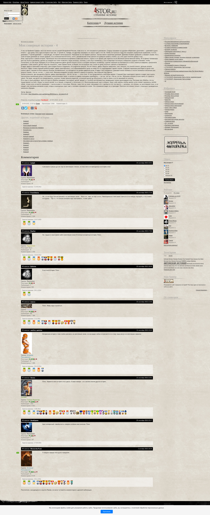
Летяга (171, 201)
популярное (171, 267)
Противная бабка (170, 117)
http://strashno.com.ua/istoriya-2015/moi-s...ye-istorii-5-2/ (48, 94)
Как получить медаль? (171, 245)
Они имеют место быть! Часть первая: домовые (38, 141)
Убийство (193, 261)
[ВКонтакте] (22, 108)
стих (178, 267)
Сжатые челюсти (170, 69)
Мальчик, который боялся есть (174, 75)
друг (176, 265)
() (31, 179)
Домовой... (26, 143)
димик (170, 235)
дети (43, 114)
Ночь (170, 261)
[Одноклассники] (29, 108)
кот (191, 265)
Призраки (178, 261)
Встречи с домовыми (171, 45)
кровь (193, 265)
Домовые (26, 132)
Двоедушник (169, 113)
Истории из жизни (27, 42)
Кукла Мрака (173, 221)
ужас (189, 267)
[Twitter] (26, 108)
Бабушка (166, 258)
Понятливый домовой (30, 125)
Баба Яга (168, 99)
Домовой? (26, 134)
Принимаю (107, 511)
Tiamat (171, 240)
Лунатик (167, 63)
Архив (170, 256)
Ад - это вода (169, 123)
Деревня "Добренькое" (172, 127)
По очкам (176, 193)
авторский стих (191, 263)
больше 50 (168, 175)
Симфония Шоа (170, 121)
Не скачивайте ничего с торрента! (175, 65)
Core (170, 216)
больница (197, 263)
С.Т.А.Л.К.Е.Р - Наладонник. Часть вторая (178, 67)
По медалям (168, 193)
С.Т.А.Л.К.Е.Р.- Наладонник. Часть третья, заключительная (183, 77)
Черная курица (169, 109)
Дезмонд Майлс (174, 211)
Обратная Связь (67, 2)
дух (178, 265)
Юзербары (16, 2)
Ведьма (171, 258)
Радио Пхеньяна (170, 53)
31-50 (167, 173)
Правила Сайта (78, 2)
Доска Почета (24, 2)
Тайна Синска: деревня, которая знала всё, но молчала (182, 57)
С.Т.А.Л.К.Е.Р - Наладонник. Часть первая (178, 79)
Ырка (166, 111)
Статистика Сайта (51, 2)
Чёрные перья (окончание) (173, 105)
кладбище (187, 265)
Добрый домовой (28, 136)
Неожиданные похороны (172, 55)
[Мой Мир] (32, 108)
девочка (166, 265)
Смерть (183, 261)
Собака (189, 261)
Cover (38, 103)
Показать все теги (169, 269)
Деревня (180, 258)
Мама (201, 258)
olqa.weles (172, 206)
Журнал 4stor (7, 2)
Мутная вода (169, 129)
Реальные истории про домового (33, 128)
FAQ (59, 2)
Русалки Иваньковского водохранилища (177, 41)
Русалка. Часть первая (172, 94)
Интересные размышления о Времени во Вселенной (181, 61)
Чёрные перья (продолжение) (174, 103)
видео (202, 263)
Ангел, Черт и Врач (171, 107)
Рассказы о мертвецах (172, 125)
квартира (182, 265)
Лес (199, 258)
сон (176, 267)
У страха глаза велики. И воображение (177, 43)
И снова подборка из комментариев (176, 47)
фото (192, 267)
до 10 (167, 165)
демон (170, 265)
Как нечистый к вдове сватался (174, 119)
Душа (191, 258)
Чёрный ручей (169, 98)
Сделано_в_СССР (174, 196)
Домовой (38, 114)
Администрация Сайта (37, 2)
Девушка (175, 258)
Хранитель (168, 115)
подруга (166, 267)
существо (185, 267)
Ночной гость (27, 130)
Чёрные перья (169, 101)
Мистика (166, 261)
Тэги (165, 256)
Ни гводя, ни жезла (171, 49)
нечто (201, 265)
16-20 (167, 169)
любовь (197, 265)
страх (181, 267)
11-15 (167, 167)
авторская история (175, 262)
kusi (170, 225)
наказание (49, 114)
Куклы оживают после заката (174, 59)
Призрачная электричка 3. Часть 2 (175, 51)
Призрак (173, 261)
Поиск (86, 2)
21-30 (167, 171)
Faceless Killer (173, 230)
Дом (184, 258)
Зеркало (195, 258)
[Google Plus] (35, 108)
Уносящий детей (170, 92)
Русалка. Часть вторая (172, 96)
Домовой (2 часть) (28, 138)
